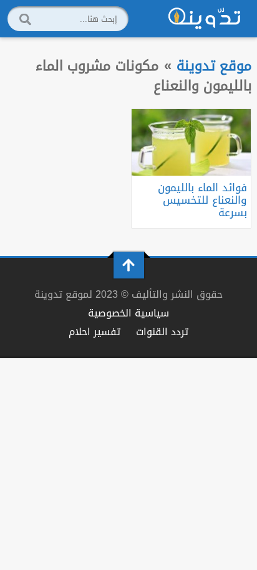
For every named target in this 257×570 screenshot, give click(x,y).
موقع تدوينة (214, 65)
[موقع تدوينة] (205, 18)
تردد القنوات (162, 331)
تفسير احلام (94, 331)
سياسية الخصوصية (128, 313)
